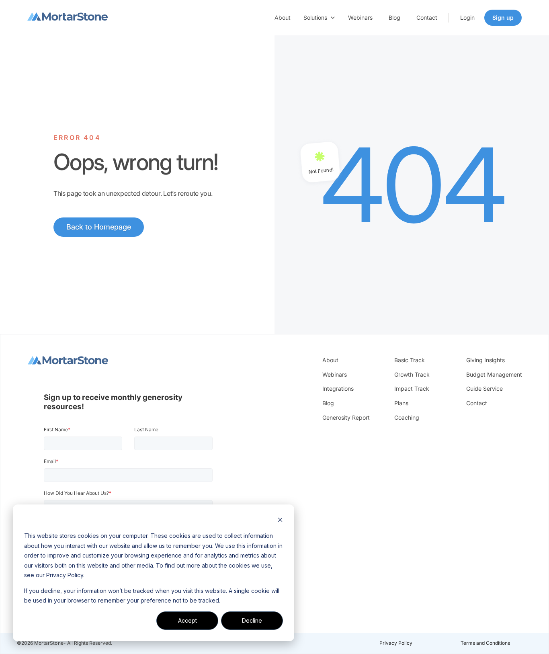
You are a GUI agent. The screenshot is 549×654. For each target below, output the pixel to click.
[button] (319, 18)
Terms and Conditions (485, 643)
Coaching (406, 417)
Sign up (503, 17)
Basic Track (409, 360)
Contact (426, 17)
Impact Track (411, 388)
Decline (252, 620)
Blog (394, 17)
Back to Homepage (98, 227)
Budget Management (494, 374)
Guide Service (484, 388)
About (282, 17)
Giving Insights (485, 360)
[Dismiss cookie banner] (280, 521)
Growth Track (412, 374)
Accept (187, 620)
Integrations (338, 388)
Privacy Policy (395, 643)
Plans (401, 403)
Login (467, 17)
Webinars (360, 17)
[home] (67, 17)
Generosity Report (346, 417)
